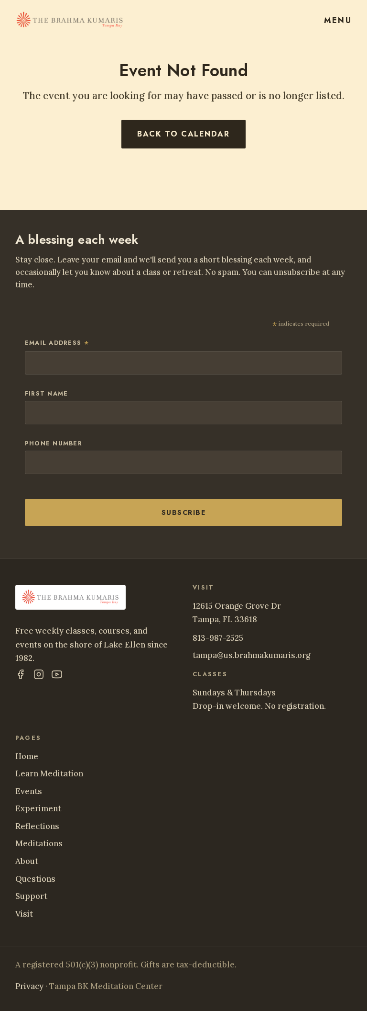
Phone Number (53, 443)
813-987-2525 (218, 638)
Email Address (57, 344)
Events (28, 791)
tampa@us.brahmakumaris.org (251, 655)
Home (26, 756)
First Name (46, 393)
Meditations (39, 843)
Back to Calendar (183, 133)
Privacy (29, 986)
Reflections (37, 826)
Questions (35, 879)
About (26, 861)
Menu (338, 20)
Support (31, 896)
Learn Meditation (49, 773)
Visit (24, 914)
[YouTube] (57, 676)
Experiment (38, 808)
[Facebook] (20, 676)
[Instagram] (38, 676)
